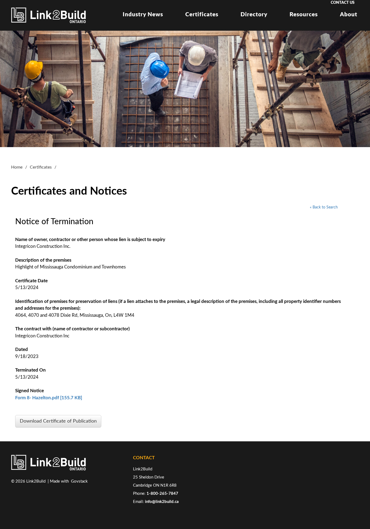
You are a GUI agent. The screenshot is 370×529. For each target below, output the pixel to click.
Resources (304, 14)
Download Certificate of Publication (58, 421)
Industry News (143, 14)
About (348, 14)
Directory (254, 14)
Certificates (201, 14)
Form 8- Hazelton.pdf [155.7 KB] (48, 397)
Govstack (79, 481)
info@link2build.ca (162, 502)
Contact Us (343, 3)
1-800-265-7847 (162, 494)
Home (16, 167)
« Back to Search (324, 207)
